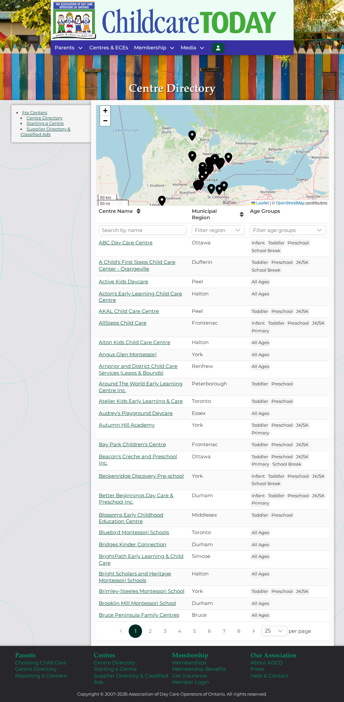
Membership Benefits (199, 669)
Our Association (273, 655)
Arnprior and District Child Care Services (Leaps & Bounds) (138, 369)
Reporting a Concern (41, 675)
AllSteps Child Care (122, 323)
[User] (218, 48)
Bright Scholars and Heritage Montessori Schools (135, 576)
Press (257, 669)
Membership (190, 655)
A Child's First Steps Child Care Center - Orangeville (137, 265)
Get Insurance (189, 675)
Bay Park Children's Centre (132, 444)
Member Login (190, 682)
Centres (104, 655)
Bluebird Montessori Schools (134, 532)
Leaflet (262, 202)
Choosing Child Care (40, 662)
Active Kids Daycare (123, 281)
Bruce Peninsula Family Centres (139, 615)
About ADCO (267, 662)
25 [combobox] (268, 630)
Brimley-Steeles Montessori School (141, 591)
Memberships (189, 662)
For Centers (34, 112)
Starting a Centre (45, 123)
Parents (25, 655)
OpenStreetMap (290, 202)
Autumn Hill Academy (127, 425)
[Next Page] (253, 631)
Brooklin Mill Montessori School (137, 603)
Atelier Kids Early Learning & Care (141, 401)
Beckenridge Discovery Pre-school (141, 476)
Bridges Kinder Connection (132, 544)
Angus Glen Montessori (128, 354)
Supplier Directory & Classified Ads (45, 132)
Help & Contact (269, 675)
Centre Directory (44, 118)
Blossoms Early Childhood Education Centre (131, 518)
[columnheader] (142, 214)
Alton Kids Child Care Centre (134, 342)
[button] (192, 136)
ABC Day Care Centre (126, 242)
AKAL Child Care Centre (129, 311)
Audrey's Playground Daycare (136, 413)
